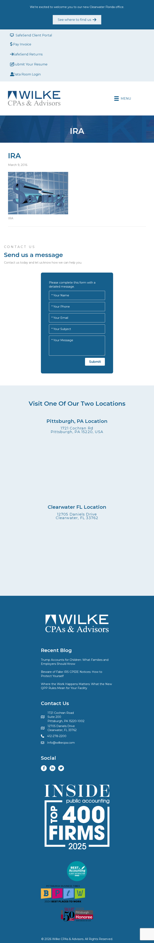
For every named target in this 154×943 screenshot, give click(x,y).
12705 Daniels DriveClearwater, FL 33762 (77, 516)
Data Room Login (27, 74)
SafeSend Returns (28, 54)
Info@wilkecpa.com (61, 742)
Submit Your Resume (30, 64)
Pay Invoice (22, 44)
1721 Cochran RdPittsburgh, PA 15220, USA (77, 430)
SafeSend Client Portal (34, 35)
